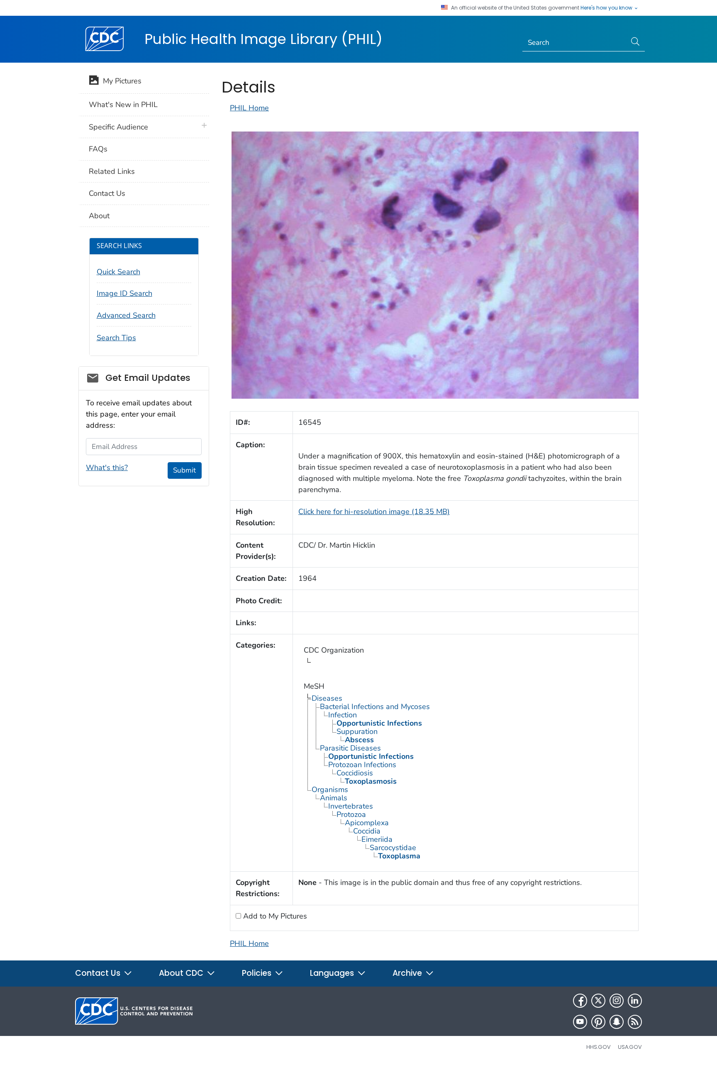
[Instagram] (617, 1001)
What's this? (107, 468)
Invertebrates (350, 806)
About (99, 216)
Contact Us (107, 193)
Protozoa (351, 814)
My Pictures (120, 81)
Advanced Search (126, 315)
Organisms (330, 789)
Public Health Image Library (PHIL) (263, 39)
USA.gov (630, 1047)
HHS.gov (598, 1047)
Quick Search (118, 272)
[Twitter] (598, 1001)
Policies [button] (257, 973)
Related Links (112, 171)
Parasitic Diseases (350, 748)
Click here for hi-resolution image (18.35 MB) (374, 512)
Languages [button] (333, 973)
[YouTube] (580, 1022)
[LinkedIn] (635, 1001)
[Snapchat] (617, 1022)
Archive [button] (408, 973)
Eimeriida (377, 839)
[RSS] (635, 1022)
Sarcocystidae (393, 848)
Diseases (327, 698)
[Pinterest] (598, 1022)
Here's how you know (607, 8)
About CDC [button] (182, 973)
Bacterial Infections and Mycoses (375, 707)
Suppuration (357, 731)
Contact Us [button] (98, 973)
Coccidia (366, 831)
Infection (342, 715)
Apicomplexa (367, 823)
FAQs (98, 149)
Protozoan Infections (362, 765)
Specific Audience (118, 127)
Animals (333, 798)
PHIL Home (249, 108)
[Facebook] (580, 1001)
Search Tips (116, 338)
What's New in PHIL (123, 105)
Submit (184, 470)
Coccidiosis (355, 773)
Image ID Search (124, 293)
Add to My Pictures (274, 916)
